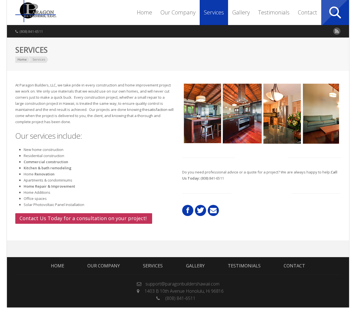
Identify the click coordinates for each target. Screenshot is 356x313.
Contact (307, 12)
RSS (336, 31)
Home (144, 12)
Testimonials (274, 12)
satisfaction (157, 109)
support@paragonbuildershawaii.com (182, 284)
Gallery (241, 12)
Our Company (178, 12)
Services (214, 12)
